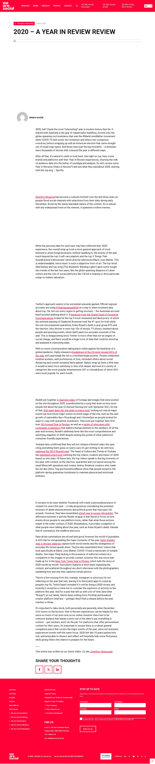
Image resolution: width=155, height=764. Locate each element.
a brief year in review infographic (95, 513)
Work (35, 6)
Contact (68, 6)
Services (25, 6)
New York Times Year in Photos (72, 561)
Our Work (12, 694)
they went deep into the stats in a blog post (66, 410)
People (56, 6)
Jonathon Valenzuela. (101, 651)
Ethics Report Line (53, 709)
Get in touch (13, 709)
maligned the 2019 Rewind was (51, 451)
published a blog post (51, 454)
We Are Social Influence (87, 6)
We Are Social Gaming (19, 717)
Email (116, 709)
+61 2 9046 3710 (50, 734)
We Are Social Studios (19, 713)
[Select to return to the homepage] (6, 5)
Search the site (49, 690)
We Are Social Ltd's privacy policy (125, 718)
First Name (84, 702)
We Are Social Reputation (128, 6)
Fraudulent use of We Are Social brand (58, 697)
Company (83, 709)
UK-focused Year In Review (55, 424)
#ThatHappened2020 (67, 307)
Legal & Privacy (50, 694)
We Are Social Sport (109, 6)
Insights (46, 6)
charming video (67, 399)
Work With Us (14, 705)
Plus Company (51, 705)
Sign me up (88, 729)
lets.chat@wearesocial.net (54, 738)
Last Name (118, 702)
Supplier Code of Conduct (53, 701)
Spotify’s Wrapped (45, 197)
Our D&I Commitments (54, 713)
